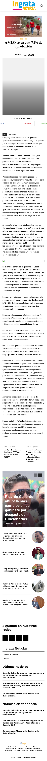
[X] (19, 638)
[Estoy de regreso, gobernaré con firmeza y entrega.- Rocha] (38, 570)
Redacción (12, 134)
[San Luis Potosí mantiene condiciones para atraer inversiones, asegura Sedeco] (38, 602)
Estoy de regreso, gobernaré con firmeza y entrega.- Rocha (16, 570)
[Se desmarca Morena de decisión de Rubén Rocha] (38, 553)
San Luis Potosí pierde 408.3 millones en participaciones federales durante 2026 (15, 586)
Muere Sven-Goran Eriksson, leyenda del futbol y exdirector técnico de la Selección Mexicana (34, 456)
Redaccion (9, 524)
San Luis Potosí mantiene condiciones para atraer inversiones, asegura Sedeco (15, 602)
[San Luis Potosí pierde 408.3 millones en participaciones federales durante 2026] (38, 586)
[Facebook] (5, 638)
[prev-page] (35, 475)
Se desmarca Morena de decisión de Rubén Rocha (14, 553)
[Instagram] (12, 638)
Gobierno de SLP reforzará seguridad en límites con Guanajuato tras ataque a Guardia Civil (15, 537)
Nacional (23, 39)
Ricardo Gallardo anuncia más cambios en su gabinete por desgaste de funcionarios (19, 507)
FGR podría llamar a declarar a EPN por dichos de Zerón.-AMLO (12, 453)
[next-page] (40, 475)
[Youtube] (25, 638)
